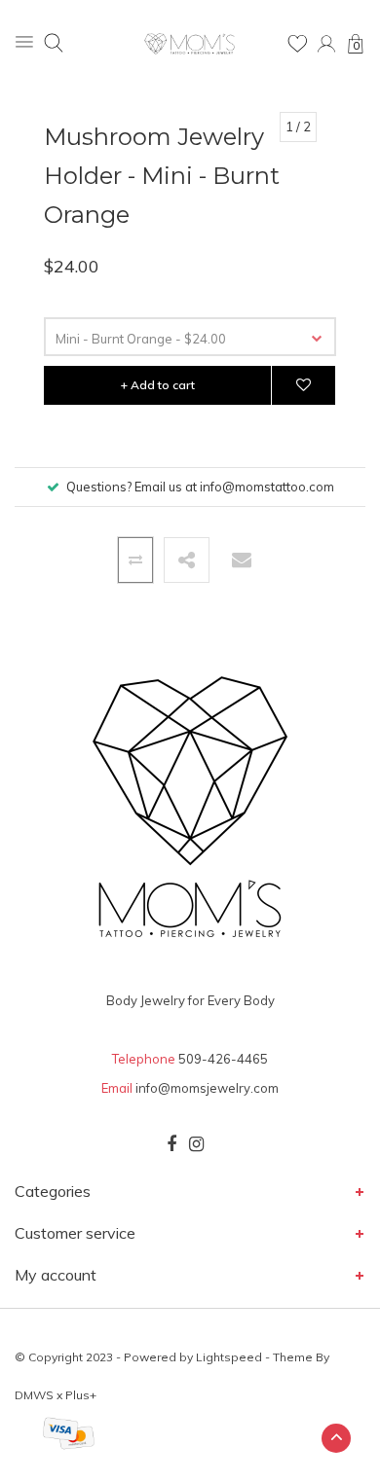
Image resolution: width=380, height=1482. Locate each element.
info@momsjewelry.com (207, 1088)
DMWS (34, 1395)
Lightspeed (229, 1357)
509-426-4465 (223, 1058)
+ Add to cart (158, 385)
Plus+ (80, 1395)
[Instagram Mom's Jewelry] (196, 1144)
